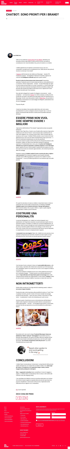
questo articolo (31, 59)
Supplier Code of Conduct (24, 413)
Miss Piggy (42, 98)
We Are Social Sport (40, 3)
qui (17, 389)
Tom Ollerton (39, 59)
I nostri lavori (15, 2)
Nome (37, 412)
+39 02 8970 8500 (23, 435)
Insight (20, 2)
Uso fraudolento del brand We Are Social (25, 411)
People (25, 2)
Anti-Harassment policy (25, 424)
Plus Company (23, 417)
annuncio (19, 74)
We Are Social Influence (58, 3)
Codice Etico (23, 415)
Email (53, 415)
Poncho (32, 95)
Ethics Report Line (24, 418)
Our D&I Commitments (24, 420)
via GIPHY (18, 197)
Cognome (53, 412)
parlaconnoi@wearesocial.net (25, 437)
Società (37, 415)
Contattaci (30, 2)
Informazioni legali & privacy (25, 408)
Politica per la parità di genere (26, 422)
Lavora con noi (6, 412)
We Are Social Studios (49, 3)
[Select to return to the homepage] (3, 3)
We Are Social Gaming (8, 421)
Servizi (11, 2)
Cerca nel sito (22, 407)
